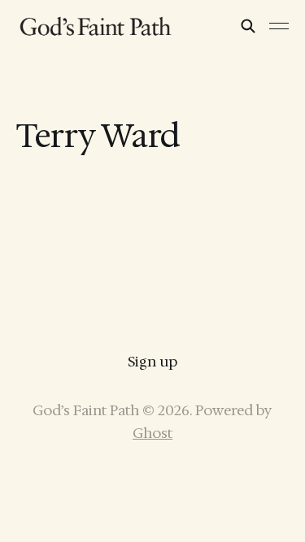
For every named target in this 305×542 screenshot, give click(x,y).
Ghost (152, 433)
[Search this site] (248, 26)
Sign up (152, 361)
